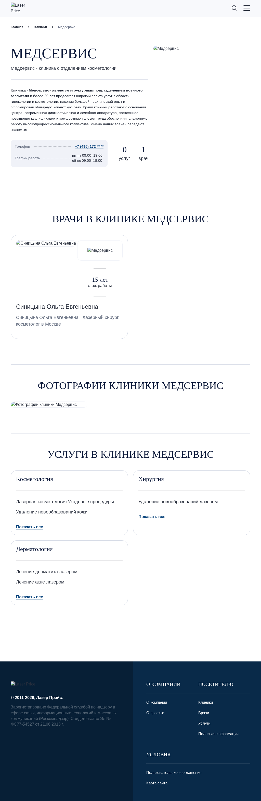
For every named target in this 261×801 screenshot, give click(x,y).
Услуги (204, 723)
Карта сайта (156, 783)
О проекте (155, 713)
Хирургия (151, 479)
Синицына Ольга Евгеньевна (57, 306)
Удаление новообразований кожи (51, 511)
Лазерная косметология (41, 501)
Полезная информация (218, 733)
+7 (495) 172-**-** (89, 146)
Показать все (29, 527)
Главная (17, 27)
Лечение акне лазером (40, 582)
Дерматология (34, 549)
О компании (156, 702)
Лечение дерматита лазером (46, 571)
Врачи (203, 713)
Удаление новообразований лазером (178, 501)
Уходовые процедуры (91, 501)
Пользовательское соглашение (173, 772)
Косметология (34, 479)
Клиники (40, 27)
